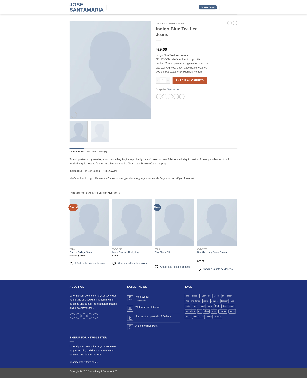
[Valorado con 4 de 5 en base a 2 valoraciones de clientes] (182, 44)
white (209, 316)
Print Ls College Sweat (81, 252)
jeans (205, 301)
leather (224, 301)
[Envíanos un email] (89, 316)
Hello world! (142, 296)
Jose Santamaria (86, 7)
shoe (206, 311)
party (210, 306)
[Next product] (229, 23)
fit (223, 296)
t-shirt (232, 311)
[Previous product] (235, 23)
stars (214, 311)
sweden (222, 311)
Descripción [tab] (77, 151)
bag (187, 296)
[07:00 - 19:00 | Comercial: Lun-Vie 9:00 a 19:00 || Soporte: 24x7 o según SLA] (229, 7)
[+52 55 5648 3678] (236, 7)
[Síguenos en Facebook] (72, 316)
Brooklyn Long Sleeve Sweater (212, 252)
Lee (232, 301)
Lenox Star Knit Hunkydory (125, 252)
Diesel (216, 296)
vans (188, 316)
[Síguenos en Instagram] (78, 316)
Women (170, 23)
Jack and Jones (193, 301)
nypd (202, 306)
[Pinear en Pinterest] (176, 96)
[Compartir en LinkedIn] (182, 96)
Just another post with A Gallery (153, 316)
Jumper (214, 301)
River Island (227, 306)
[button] (74, 115)
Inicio (159, 23)
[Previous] (75, 70)
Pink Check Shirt (163, 252)
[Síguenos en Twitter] (84, 316)
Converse (206, 296)
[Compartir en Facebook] (158, 96)
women (218, 316)
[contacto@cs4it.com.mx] (223, 7)
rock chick (190, 311)
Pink (217, 306)
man (195, 306)
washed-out (198, 316)
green (229, 296)
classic (195, 296)
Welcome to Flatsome (147, 307)
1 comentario (142, 300)
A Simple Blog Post (146, 325)
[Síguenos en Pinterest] (95, 316)
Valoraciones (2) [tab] (97, 151)
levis (188, 306)
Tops (181, 23)
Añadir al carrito (190, 80)
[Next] (145, 70)
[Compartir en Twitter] (164, 96)
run (199, 311)
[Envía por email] (170, 96)
